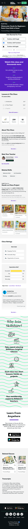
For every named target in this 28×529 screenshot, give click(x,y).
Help (14, 517)
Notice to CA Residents (14, 523)
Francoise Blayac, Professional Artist (10, 30)
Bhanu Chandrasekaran (20, 231)
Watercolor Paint (6, 173)
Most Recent (18, 285)
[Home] (13, 3)
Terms (22, 517)
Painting (5, 176)
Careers (10, 517)
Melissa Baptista (18, 215)
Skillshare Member (6, 230)
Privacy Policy (5, 56)
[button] (2, 3)
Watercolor (12, 176)
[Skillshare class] (9, 460)
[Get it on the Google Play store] (14, 440)
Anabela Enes (10, 291)
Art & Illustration (17, 173)
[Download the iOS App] (8, 508)
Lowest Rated (12, 285)
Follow (16, 157)
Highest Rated (5, 285)
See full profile (5, 163)
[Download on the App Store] (14, 435)
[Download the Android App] (19, 508)
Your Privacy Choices (13, 522)
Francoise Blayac (12, 157)
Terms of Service (20, 55)
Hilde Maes (4, 213)
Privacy (18, 517)
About (5, 517)
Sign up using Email (14, 52)
